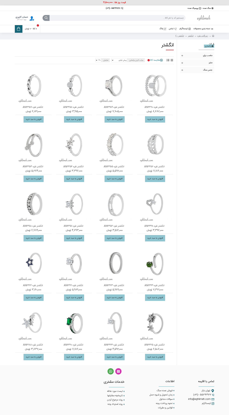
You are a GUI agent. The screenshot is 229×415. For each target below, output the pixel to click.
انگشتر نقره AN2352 (114, 226)
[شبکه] (172, 60)
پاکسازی (208, 46)
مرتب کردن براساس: (136, 60)
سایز (210, 62)
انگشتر (190, 36)
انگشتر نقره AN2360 (154, 107)
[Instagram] (118, 371)
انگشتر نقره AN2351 (73, 226)
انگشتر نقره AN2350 (33, 226)
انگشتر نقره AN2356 (154, 166)
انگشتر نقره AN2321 (73, 285)
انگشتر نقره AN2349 (154, 285)
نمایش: (105, 60)
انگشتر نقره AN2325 (154, 345)
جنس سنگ (207, 70)
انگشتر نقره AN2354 (73, 166)
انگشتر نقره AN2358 (73, 107)
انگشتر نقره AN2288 (33, 345)
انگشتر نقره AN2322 (33, 285)
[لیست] (168, 60)
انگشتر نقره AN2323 (114, 285)
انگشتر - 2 (179, 36)
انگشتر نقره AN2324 (114, 345)
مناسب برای (207, 55)
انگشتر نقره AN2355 (114, 166)
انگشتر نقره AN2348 (154, 226)
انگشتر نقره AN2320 (73, 345)
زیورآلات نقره (202, 36)
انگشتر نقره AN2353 (33, 166)
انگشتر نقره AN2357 (33, 107)
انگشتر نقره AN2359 (114, 107)
